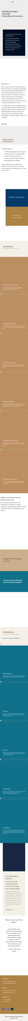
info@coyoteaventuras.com (9, 992)
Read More (4, 124)
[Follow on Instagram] (21, 2)
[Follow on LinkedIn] (10, 1009)
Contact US (8, 909)
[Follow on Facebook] (19, 2)
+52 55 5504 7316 (7, 999)
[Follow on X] (12, 1009)
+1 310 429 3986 (6, 1001)
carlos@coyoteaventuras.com (9, 990)
